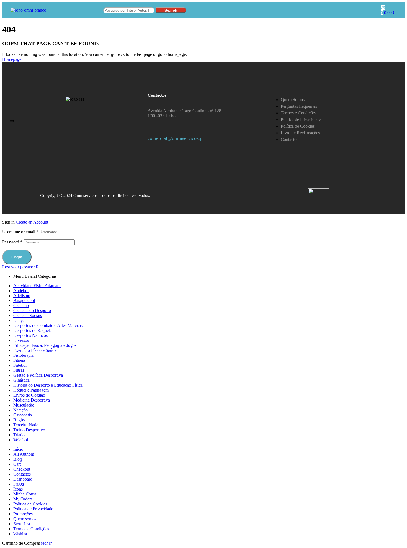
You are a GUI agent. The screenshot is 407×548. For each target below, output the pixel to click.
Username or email (20, 231)
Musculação (23, 405)
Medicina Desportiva (31, 400)
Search (170, 10)
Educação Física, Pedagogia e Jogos (44, 345)
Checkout (21, 469)
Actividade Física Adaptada (37, 285)
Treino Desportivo (29, 430)
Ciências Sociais (27, 315)
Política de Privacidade (33, 509)
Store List (21, 523)
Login (16, 257)
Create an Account (32, 222)
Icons (18, 489)
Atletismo (21, 295)
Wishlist (20, 533)
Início (18, 449)
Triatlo (19, 434)
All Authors (23, 454)
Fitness (19, 360)
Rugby (19, 420)
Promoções (23, 514)
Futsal (18, 370)
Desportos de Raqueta (32, 330)
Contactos (22, 474)
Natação (20, 410)
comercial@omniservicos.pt (176, 138)
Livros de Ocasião (29, 395)
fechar (46, 543)
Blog (17, 459)
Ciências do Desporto (32, 310)
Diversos (21, 340)
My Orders (22, 499)
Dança (19, 320)
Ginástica (21, 380)
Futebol (20, 365)
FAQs (18, 484)
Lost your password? (20, 266)
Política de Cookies (30, 504)
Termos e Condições (31, 528)
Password (12, 242)
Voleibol (20, 439)
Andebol (21, 290)
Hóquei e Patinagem (31, 390)
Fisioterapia (23, 355)
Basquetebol (24, 300)
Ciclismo (21, 305)
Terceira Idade (25, 425)
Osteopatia (22, 415)
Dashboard (22, 479)
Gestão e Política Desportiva (38, 375)
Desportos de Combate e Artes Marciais (48, 325)
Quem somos (24, 518)
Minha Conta (24, 494)
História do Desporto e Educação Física (48, 385)
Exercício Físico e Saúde (34, 350)
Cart (17, 464)
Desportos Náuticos (30, 335)
